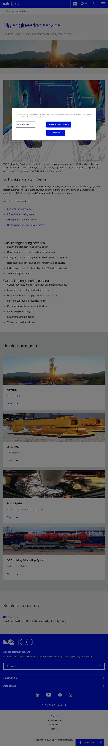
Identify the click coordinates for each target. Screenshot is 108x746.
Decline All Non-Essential (58, 124)
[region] (54, 124)
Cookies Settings (23, 124)
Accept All (55, 132)
